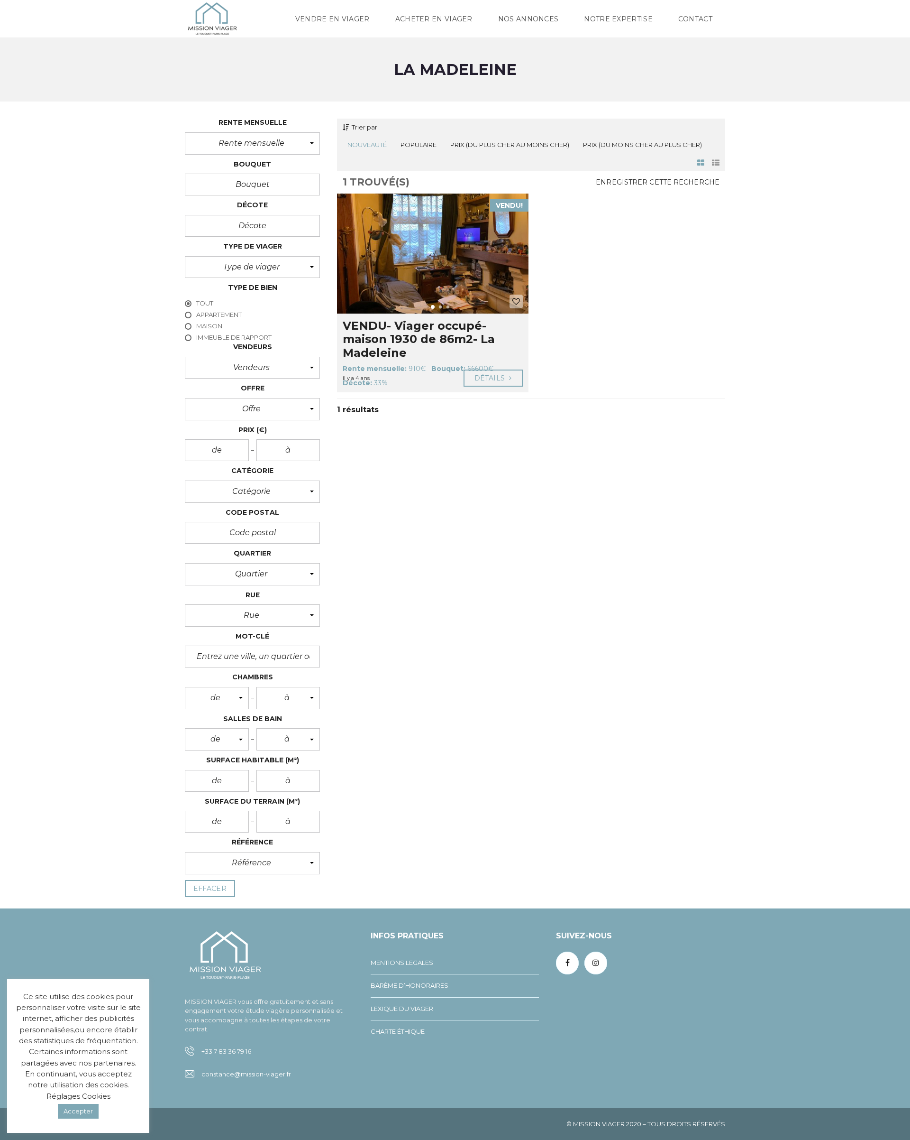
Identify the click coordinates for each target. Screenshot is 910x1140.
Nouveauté (367, 144)
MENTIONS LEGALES (402, 962)
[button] (252, 143)
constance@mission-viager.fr (246, 1074)
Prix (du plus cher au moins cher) (509, 144)
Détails (490, 378)
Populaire (418, 144)
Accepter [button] (78, 1111)
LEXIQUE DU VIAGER (402, 1008)
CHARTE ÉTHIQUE (398, 1031)
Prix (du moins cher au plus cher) (642, 144)
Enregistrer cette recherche (657, 182)
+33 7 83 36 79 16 (226, 1051)
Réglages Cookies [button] (78, 1096)
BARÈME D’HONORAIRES (409, 985)
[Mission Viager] (212, 19)
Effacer (210, 888)
